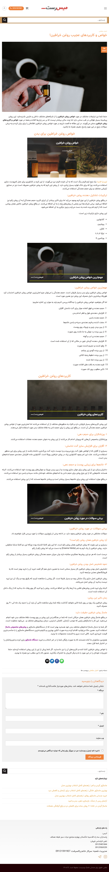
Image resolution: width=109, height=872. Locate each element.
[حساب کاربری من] (4, 8)
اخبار (105, 31)
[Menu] (105, 8)
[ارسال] (4, 20)
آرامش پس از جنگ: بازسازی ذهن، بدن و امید (87, 801)
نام (102, 713)
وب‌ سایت (100, 738)
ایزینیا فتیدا (102, 181)
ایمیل (101, 726)
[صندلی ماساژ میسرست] (54, 8)
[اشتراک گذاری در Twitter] (52, 661)
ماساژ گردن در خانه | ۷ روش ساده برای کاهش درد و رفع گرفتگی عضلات (77, 806)
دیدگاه (100, 690)
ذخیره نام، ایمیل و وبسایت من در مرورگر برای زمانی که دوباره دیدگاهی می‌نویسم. (69, 751)
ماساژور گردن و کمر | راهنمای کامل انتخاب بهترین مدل (84, 785)
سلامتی (101, 31)
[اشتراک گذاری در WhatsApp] (62, 661)
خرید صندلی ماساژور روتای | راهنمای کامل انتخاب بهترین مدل (81, 795)
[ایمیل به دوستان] (47, 661)
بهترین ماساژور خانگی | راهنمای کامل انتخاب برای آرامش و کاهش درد (77, 790)
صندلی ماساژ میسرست (87, 867)
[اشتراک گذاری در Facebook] (57, 661)
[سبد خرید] (27, 8)
